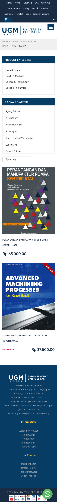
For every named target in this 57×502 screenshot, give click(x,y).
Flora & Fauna (13, 70)
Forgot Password (28, 471)
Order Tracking (28, 475)
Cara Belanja (28, 434)
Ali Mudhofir (12, 118)
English (20, 14)
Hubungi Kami (29, 446)
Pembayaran (28, 442)
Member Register (28, 467)
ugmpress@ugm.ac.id (26, 413)
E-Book (35, 8)
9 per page (11, 159)
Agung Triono (13, 111)
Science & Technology (17, 82)
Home (9, 3)
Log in (29, 14)
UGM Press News (42, 3)
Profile (17, 3)
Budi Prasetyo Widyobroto (19, 138)
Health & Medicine (15, 76)
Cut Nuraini (11, 144)
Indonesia (8, 14)
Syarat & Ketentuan (28, 430)
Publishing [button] (27, 3)
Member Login (28, 463)
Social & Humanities (16, 87)
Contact (44, 8)
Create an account (41, 14)
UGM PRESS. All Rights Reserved (34, 492)
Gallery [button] (26, 8)
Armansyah (11, 131)
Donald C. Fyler (13, 151)
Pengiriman (28, 438)
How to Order (14, 8)
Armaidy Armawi (14, 124)
